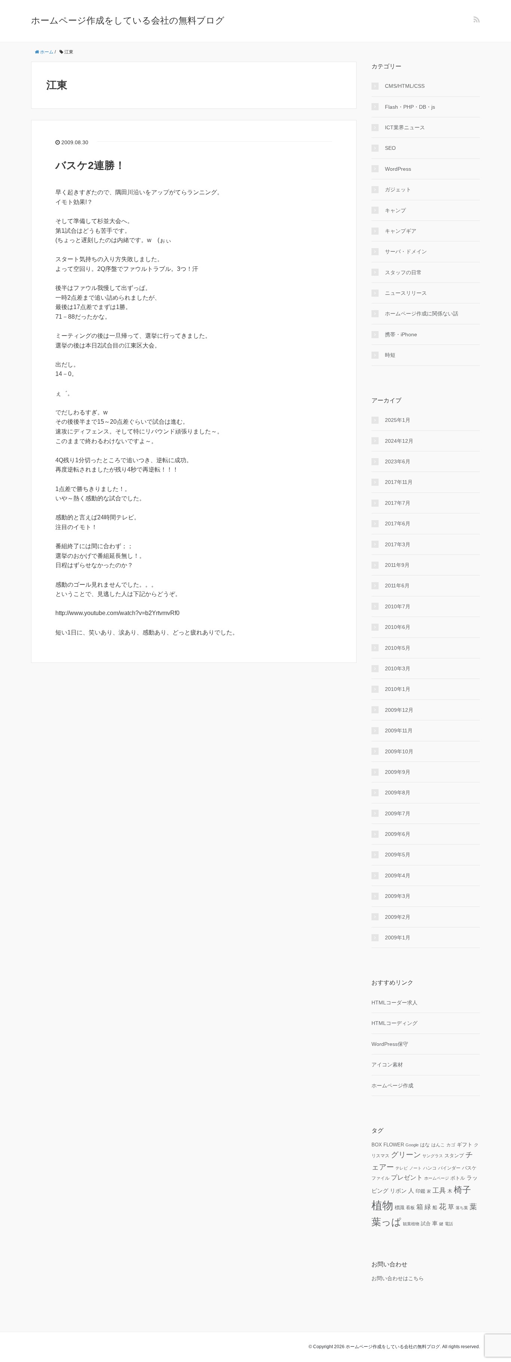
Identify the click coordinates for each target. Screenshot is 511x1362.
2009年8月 (397, 793)
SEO (390, 148)
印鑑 (420, 1191)
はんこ (438, 1144)
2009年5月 (397, 855)
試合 (426, 1223)
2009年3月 (397, 896)
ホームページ (436, 1178)
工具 (439, 1190)
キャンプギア (400, 231)
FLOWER (393, 1145)
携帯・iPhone (401, 334)
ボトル (457, 1178)
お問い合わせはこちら (397, 1278)
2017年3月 (397, 544)
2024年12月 (399, 441)
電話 (449, 1224)
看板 (410, 1207)
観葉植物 (411, 1224)
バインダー (449, 1167)
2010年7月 (397, 606)
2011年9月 (397, 565)
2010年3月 (397, 668)
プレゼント (407, 1177)
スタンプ (454, 1155)
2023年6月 (397, 461)
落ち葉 (462, 1207)
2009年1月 (397, 938)
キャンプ (395, 210)
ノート (415, 1168)
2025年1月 (397, 420)
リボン (398, 1190)
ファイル (380, 1178)
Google (412, 1145)
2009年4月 (397, 875)
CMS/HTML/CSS (405, 86)
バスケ (469, 1168)
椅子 (462, 1190)
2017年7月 (397, 503)
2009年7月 (397, 813)
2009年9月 (397, 772)
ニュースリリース (406, 293)
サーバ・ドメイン (406, 251)
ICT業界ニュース (405, 127)
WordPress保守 (389, 1044)
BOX (376, 1145)
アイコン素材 (387, 1065)
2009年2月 (397, 917)
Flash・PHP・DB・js (410, 107)
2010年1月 (397, 689)
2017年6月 (397, 523)
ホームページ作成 (392, 1085)
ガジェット (398, 189)
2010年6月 (397, 627)
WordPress (398, 169)
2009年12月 (399, 710)
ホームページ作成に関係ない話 (421, 313)
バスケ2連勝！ (90, 165)
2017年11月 (399, 482)
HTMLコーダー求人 (394, 1003)
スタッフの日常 (403, 272)
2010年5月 (397, 648)
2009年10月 (399, 751)
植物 (382, 1205)
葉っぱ (386, 1222)
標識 (399, 1207)
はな (425, 1145)
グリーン (406, 1155)
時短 (390, 355)
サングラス (432, 1155)
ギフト (464, 1145)
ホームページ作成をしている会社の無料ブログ (127, 20)
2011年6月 (397, 586)
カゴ (450, 1144)
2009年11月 (399, 730)
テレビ (401, 1168)
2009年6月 (397, 834)
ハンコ (430, 1167)
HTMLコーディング (394, 1023)
